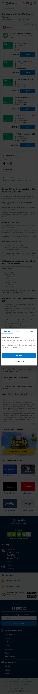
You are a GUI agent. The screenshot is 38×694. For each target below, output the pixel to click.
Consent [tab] (7, 331)
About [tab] (31, 331)
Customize (17, 361)
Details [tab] (19, 331)
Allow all (19, 355)
